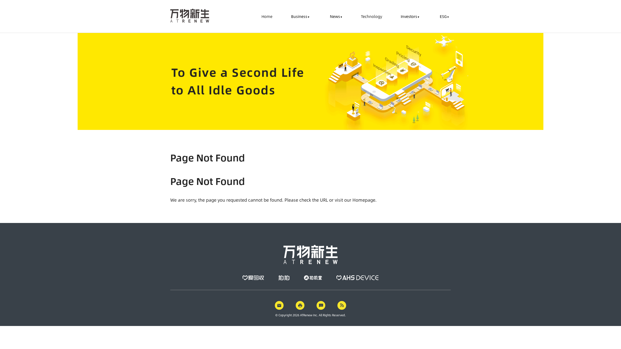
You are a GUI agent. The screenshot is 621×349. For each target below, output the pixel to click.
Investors (409, 16)
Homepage (363, 200)
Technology (371, 16)
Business (299, 16)
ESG (443, 16)
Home (266, 16)
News (335, 16)
